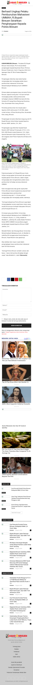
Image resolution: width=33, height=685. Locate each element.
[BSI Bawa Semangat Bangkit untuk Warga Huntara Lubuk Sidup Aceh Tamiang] (5, 544)
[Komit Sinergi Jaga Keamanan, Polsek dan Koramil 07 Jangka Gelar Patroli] (6, 507)
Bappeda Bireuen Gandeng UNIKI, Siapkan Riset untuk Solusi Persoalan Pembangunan (20, 553)
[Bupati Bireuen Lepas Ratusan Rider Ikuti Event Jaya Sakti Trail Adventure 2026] (5, 536)
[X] (12, 279)
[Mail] (16, 678)
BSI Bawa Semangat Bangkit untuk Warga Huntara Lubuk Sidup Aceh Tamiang (20, 544)
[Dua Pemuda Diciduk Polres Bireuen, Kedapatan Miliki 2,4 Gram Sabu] (6, 490)
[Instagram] (12, 678)
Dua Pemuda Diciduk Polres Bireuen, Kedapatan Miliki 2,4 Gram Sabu (19, 526)
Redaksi (6, 31)
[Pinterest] (16, 279)
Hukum (3, 8)
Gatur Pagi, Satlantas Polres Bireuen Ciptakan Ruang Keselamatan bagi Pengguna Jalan (21, 498)
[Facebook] (8, 279)
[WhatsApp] (20, 279)
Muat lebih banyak (16, 512)
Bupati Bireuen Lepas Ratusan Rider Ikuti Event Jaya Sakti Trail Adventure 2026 (20, 535)
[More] (24, 279)
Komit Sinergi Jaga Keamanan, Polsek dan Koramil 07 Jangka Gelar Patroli (20, 506)
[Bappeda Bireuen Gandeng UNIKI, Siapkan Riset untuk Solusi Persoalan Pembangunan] (5, 553)
